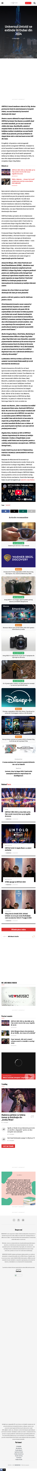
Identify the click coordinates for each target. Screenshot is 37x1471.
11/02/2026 (15, 920)
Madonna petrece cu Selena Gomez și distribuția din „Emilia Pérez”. (13, 1117)
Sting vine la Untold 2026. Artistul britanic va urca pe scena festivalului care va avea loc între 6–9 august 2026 (18, 916)
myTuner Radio (19, 1452)
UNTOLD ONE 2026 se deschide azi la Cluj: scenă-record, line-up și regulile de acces (23, 172)
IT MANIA (18, 1446)
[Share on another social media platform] (32, 511)
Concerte (8, 911)
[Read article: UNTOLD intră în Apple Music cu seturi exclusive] (18, 836)
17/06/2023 (15, 38)
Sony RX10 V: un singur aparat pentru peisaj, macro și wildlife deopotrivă (18, 600)
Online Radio (18, 1459)
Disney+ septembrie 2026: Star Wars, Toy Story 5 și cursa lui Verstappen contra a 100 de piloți (18, 712)
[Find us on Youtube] (23, 1220)
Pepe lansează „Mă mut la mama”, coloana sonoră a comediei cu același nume (22, 1041)
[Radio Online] (33, 936)
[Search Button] (35, 3)
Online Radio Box (18, 1454)
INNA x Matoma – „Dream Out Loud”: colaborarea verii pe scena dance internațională (23, 181)
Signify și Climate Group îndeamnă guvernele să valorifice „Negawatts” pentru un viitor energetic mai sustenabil (21, 1130)
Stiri (6, 809)
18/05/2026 (14, 185)
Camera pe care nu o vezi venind (18, 545)
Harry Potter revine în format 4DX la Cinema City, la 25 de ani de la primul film (18, 740)
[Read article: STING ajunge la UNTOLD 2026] (18, 870)
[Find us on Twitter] (18, 1220)
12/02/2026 (15, 884)
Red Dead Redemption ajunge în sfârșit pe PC (21, 1138)
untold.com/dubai (27, 480)
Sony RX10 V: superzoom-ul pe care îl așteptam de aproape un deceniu (18, 656)
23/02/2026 (15, 853)
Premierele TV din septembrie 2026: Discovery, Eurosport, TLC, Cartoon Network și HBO (19, 572)
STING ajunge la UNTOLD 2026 (15, 882)
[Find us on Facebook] (14, 1220)
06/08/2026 (15, 176)
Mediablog (8, 845)
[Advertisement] (18, 76)
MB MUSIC (8, 819)
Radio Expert (18, 1450)
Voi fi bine (19, 1457)
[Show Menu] (2, 3)
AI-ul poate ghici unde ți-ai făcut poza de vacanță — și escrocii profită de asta (18, 684)
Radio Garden (19, 1455)
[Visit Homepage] (14, 3)
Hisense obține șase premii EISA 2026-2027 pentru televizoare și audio (18, 628)
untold (8, 505)
